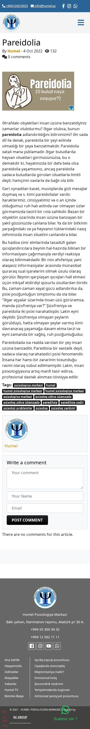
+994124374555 (16, 6)
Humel (13, 51)
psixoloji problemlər (17, 408)
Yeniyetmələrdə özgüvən (52, 690)
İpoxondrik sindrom (49, 684)
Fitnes (5, 725)
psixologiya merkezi (28, 385)
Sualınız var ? (65, 718)
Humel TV (11, 690)
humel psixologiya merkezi (22, 391)
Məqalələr (12, 678)
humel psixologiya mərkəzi (64, 391)
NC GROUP (20, 717)
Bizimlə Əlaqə (14, 696)
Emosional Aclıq (46, 678)
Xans (4, 711)
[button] (81, 22)
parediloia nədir (72, 402)
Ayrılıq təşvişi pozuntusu (52, 660)
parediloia (50, 402)
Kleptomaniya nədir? (49, 672)
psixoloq (42, 408)
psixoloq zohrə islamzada (21, 402)
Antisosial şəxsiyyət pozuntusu (56, 696)
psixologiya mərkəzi (17, 397)
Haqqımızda (13, 666)
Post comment (27, 520)
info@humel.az (45, 6)
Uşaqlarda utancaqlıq (50, 666)
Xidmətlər (11, 672)
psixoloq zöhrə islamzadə (53, 397)
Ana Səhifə (12, 660)
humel (50, 385)
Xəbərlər (11, 684)
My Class (4, 718)
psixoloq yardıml (63, 408)
